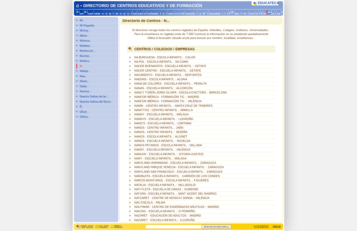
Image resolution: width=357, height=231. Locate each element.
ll (262, 13)
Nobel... (84, 86)
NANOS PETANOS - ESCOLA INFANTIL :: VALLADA (168, 145)
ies (237, 13)
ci (145, 13)
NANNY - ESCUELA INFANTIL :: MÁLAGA (161, 114)
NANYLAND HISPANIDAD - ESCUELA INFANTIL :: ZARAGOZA (175, 162)
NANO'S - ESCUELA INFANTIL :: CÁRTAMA (162, 123)
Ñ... (82, 106)
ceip (97, 13)
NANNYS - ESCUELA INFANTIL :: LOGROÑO (163, 119)
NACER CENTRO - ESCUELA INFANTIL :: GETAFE (167, 70)
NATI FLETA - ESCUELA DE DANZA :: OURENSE (166, 189)
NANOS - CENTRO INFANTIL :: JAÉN (158, 127)
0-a (78, 13)
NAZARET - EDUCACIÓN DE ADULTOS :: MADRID (167, 215)
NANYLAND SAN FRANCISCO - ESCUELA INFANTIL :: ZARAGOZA (178, 171)
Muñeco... (86, 60)
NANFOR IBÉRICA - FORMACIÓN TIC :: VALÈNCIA (168, 101)
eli (182, 13)
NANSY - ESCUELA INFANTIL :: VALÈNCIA (162, 149)
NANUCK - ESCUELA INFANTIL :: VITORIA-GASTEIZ (169, 154)
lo (265, 13)
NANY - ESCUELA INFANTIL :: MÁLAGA (160, 158)
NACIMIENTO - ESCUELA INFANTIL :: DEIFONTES (167, 75)
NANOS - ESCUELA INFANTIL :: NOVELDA (162, 140)
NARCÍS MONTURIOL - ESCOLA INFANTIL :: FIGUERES (171, 180)
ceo (140, 13)
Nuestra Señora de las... (94, 96)
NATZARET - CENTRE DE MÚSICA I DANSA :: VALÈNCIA (171, 198)
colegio (153, 13)
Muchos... (86, 55)
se (278, 13)
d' (204, 13)
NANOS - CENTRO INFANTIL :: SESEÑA (160, 132)
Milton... (84, 35)
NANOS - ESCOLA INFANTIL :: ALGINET (160, 136)
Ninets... (85, 81)
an (81, 13)
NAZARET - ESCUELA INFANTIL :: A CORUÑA (164, 220)
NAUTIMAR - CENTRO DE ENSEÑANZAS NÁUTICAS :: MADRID (176, 206)
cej (135, 13)
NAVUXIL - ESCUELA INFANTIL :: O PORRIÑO (164, 211)
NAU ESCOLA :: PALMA (149, 202)
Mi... (82, 20)
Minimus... (86, 40)
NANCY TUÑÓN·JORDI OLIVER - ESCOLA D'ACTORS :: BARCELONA (180, 92)
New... (83, 76)
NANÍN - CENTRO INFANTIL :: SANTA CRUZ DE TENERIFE (173, 105)
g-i (232, 13)
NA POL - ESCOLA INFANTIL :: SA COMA (161, 61)
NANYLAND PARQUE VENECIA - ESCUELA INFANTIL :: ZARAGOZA (179, 167)
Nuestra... (86, 91)
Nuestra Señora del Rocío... (96, 101)
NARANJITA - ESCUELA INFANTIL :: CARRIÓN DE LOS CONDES (177, 176)
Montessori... (87, 50)
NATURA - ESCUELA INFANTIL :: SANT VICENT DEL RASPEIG (175, 193)
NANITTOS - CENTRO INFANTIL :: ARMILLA (163, 110)
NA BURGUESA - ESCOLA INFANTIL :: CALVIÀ (164, 57)
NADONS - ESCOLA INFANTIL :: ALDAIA (160, 79)
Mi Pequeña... (88, 25)
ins (252, 13)
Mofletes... (86, 45)
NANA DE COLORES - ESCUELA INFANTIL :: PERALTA (170, 83)
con (171, 13)
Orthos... (85, 116)
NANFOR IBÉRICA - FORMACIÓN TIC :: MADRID (166, 96)
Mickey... (85, 30)
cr (176, 13)
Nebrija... (85, 71)
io (256, 13)
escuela (214, 13)
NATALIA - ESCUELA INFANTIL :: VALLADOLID (165, 185)
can (90, 13)
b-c (85, 13)
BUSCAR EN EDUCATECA (216, 227)
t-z (282, 13)
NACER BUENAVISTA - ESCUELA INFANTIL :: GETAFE (170, 66)
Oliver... (84, 111)
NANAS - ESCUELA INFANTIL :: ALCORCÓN (163, 88)
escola (190, 13)
